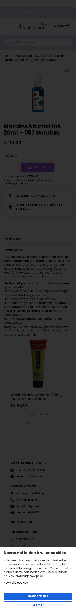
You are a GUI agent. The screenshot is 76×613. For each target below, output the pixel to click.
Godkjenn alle (38, 596)
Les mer (38, 605)
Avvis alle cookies (16, 583)
